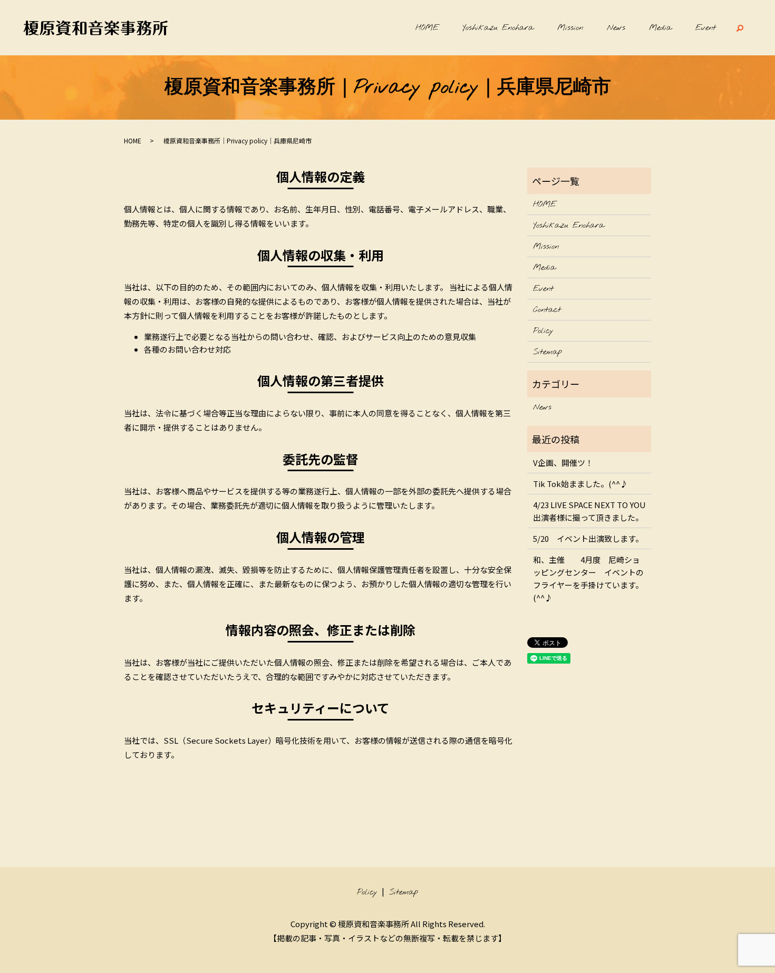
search (740, 28)
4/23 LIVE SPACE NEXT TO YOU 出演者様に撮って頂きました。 (589, 511)
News (616, 28)
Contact (547, 310)
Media (660, 28)
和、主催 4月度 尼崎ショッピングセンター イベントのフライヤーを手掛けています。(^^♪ (588, 578)
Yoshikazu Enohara (498, 28)
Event (705, 28)
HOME (427, 28)
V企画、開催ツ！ (563, 462)
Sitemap (547, 352)
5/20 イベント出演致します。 (588, 538)
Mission (570, 28)
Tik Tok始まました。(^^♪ (580, 483)
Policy (543, 331)
